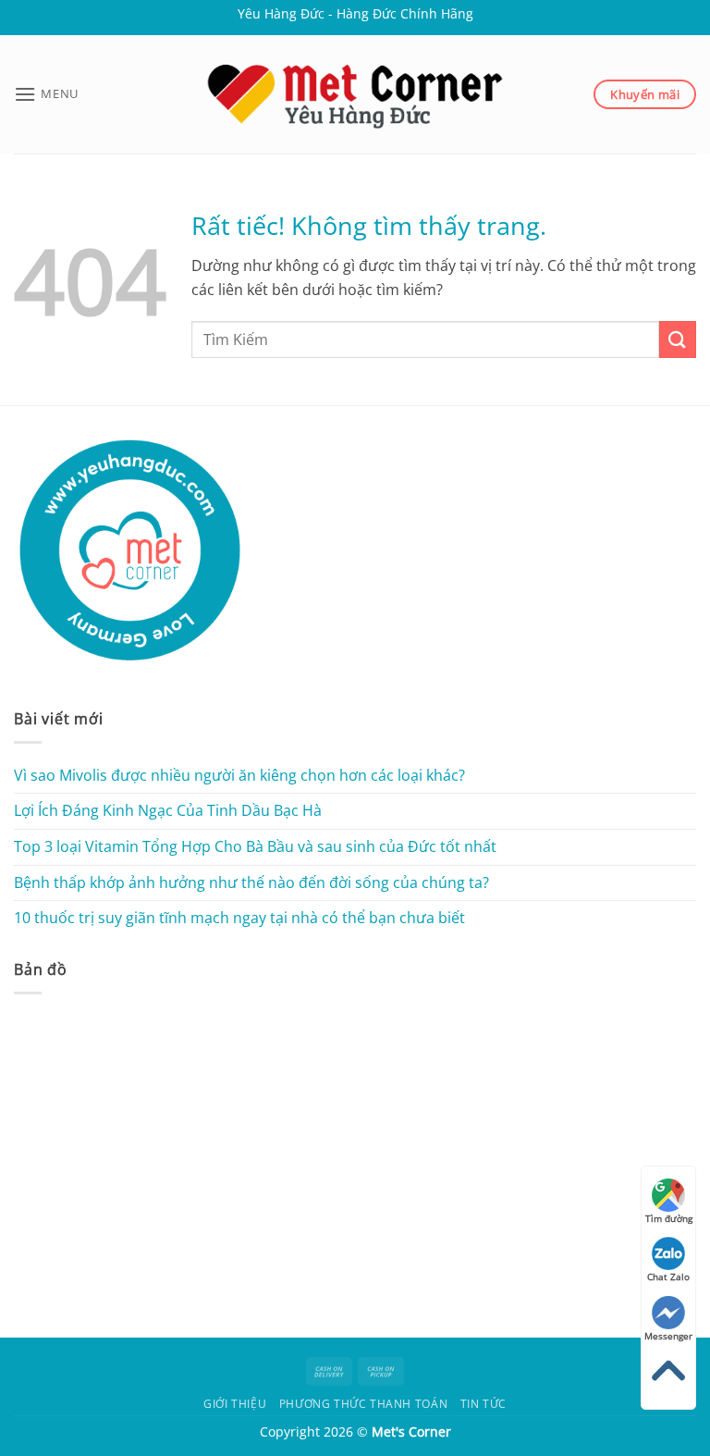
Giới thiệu (234, 1404)
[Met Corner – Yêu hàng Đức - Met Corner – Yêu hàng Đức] (355, 94)
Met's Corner (411, 1431)
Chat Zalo (668, 1276)
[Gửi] (677, 339)
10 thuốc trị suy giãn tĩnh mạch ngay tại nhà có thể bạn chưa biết (239, 917)
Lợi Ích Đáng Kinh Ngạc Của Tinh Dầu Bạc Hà (168, 810)
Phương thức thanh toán (363, 1404)
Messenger (668, 1335)
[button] (46, 94)
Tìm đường (668, 1218)
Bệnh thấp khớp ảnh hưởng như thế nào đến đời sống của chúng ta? (251, 882)
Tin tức (483, 1404)
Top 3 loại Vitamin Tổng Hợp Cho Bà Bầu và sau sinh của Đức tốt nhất (255, 846)
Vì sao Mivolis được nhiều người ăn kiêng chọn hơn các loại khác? (239, 775)
